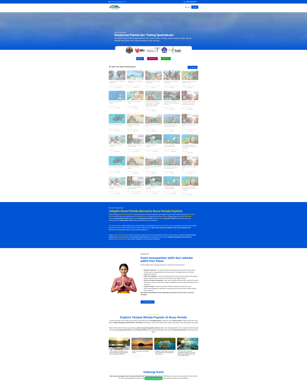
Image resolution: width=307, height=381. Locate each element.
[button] (191, 2)
